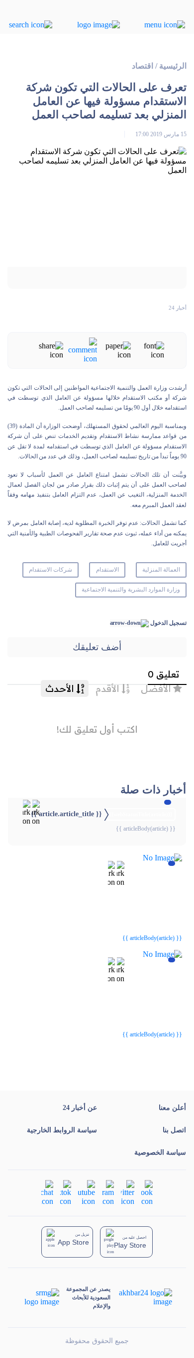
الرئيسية (173, 66)
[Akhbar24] (141, 1297)
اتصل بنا (174, 1130)
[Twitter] (127, 1192)
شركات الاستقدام (50, 569)
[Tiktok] (65, 1192)
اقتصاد (142, 66)
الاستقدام (107, 569)
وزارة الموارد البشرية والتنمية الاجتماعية (131, 589)
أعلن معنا (172, 1107)
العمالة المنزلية (161, 569)
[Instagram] (108, 1192)
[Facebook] (147, 1192)
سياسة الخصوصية (160, 1152)
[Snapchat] (47, 1192)
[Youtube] (86, 1192)
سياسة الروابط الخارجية (62, 1130)
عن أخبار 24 (80, 1107)
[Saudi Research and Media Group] (41, 1297)
